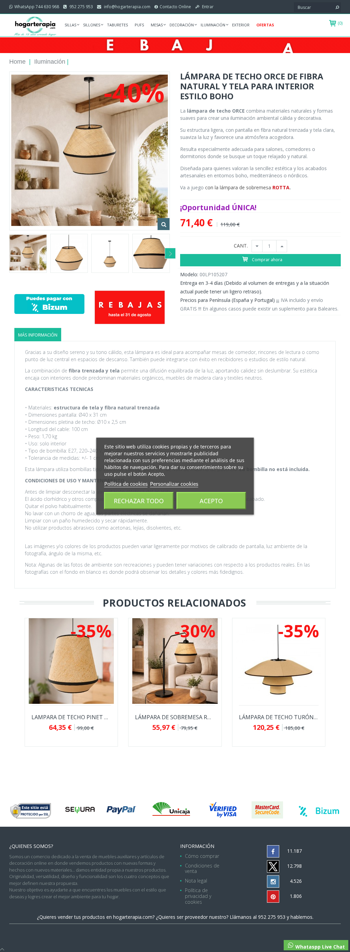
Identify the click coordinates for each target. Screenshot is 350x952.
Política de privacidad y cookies (198, 896)
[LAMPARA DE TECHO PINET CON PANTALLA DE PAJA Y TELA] (71, 661)
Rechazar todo (139, 500)
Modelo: (189, 274)
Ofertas (265, 24)
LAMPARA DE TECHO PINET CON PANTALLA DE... (71, 717)
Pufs (139, 24)
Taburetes (117, 24)
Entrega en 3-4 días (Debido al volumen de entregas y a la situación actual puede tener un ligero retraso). (254, 287)
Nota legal (196, 880)
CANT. (241, 246)
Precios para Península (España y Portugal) (227, 300)
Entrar (207, 7)
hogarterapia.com (132, 917)
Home (17, 61)
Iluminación (213, 24)
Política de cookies (126, 483)
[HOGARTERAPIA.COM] (35, 26)
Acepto (211, 500)
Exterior (241, 24)
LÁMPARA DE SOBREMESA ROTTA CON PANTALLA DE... (175, 717)
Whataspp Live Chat (319, 946)
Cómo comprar (202, 856)
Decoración (182, 24)
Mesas (157, 24)
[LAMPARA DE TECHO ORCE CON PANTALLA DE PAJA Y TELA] (28, 253)
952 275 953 (80, 7)
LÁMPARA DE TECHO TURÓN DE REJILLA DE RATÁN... (279, 717)
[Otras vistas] (8, 253)
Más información (37, 335)
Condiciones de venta (202, 868)
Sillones (91, 24)
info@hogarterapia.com (126, 7)
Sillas (70, 24)
